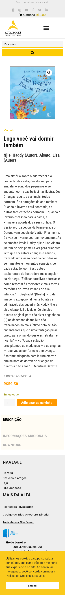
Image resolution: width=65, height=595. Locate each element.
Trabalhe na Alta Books (18, 522)
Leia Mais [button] (38, 575)
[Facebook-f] (33, 10)
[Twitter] (39, 10)
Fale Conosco (12, 488)
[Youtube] (26, 10)
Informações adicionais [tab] (25, 436)
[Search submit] (32, 52)
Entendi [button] (32, 585)
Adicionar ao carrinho (36, 403)
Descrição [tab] (12, 420)
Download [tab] (12, 445)
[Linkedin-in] (46, 10)
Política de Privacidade (18, 507)
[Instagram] (19, 10)
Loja (5, 483)
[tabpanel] (32, 428)
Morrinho (9, 130)
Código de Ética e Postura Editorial (26, 514)
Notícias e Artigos (15, 478)
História (8, 473)
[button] (46, 28)
